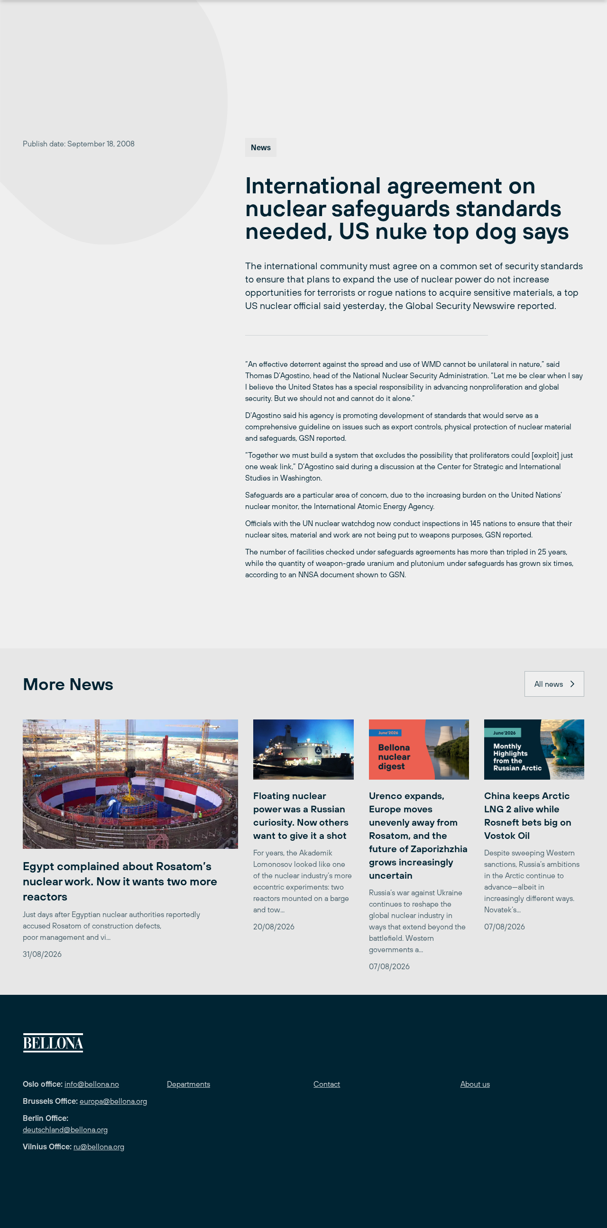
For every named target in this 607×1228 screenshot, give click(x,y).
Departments (188, 1084)
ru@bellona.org (99, 1146)
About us (475, 1084)
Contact (326, 1084)
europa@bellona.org (113, 1101)
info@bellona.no (91, 1084)
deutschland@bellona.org (65, 1129)
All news (548, 684)
